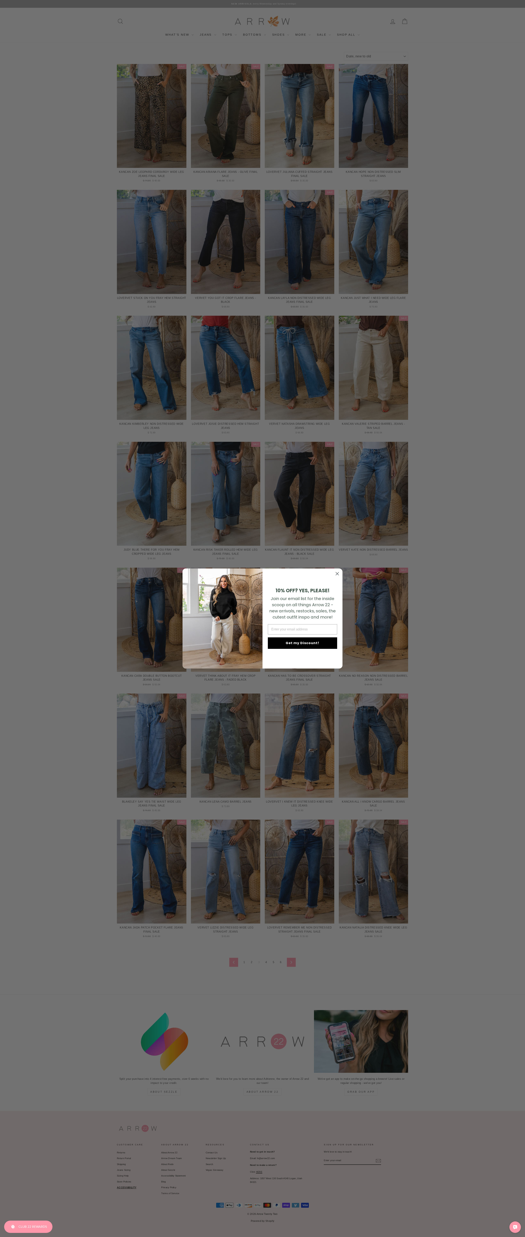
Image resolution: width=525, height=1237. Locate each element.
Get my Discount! (302, 643)
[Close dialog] (337, 573)
